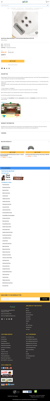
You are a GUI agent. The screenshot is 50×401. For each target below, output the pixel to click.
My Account (28, 312)
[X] (4, 319)
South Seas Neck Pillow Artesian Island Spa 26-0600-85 (37, 154)
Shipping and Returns (5, 343)
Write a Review (4, 40)
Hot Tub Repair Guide (30, 355)
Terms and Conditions (40, 395)
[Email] (4, 68)
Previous (46, 141)
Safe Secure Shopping (5, 347)
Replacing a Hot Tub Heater (31, 345)
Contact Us (3, 337)
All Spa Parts (28, 327)
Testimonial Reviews (5, 355)
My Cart (27, 310)
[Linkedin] (11, 319)
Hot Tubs (28, 329)
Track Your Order (4, 351)
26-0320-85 (32, 98)
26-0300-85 (11, 98)
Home (27, 308)
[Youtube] (9, 319)
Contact (42, 396)
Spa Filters (28, 316)
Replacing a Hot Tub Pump (31, 343)
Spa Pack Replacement (31, 347)
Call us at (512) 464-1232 (6, 313)
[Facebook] (2, 68)
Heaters (27, 321)
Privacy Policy (4, 339)
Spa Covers (28, 319)
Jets (27, 323)
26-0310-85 (21, 98)
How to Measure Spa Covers (32, 341)
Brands (27, 353)
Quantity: (3, 54)
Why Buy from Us (4, 353)
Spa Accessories (29, 314)
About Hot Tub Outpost (5, 358)
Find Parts (28, 358)
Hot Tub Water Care (30, 337)
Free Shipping (4, 341)
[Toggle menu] (2, 2)
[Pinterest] (9, 68)
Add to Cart (13, 152)
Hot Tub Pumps (29, 325)
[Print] (7, 68)
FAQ (27, 351)
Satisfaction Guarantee (6, 345)
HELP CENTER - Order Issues (7, 360)
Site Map (3, 349)
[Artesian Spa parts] (10, 109)
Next (48, 141)
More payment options (12, 64)
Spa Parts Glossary (30, 349)
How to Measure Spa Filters (31, 339)
